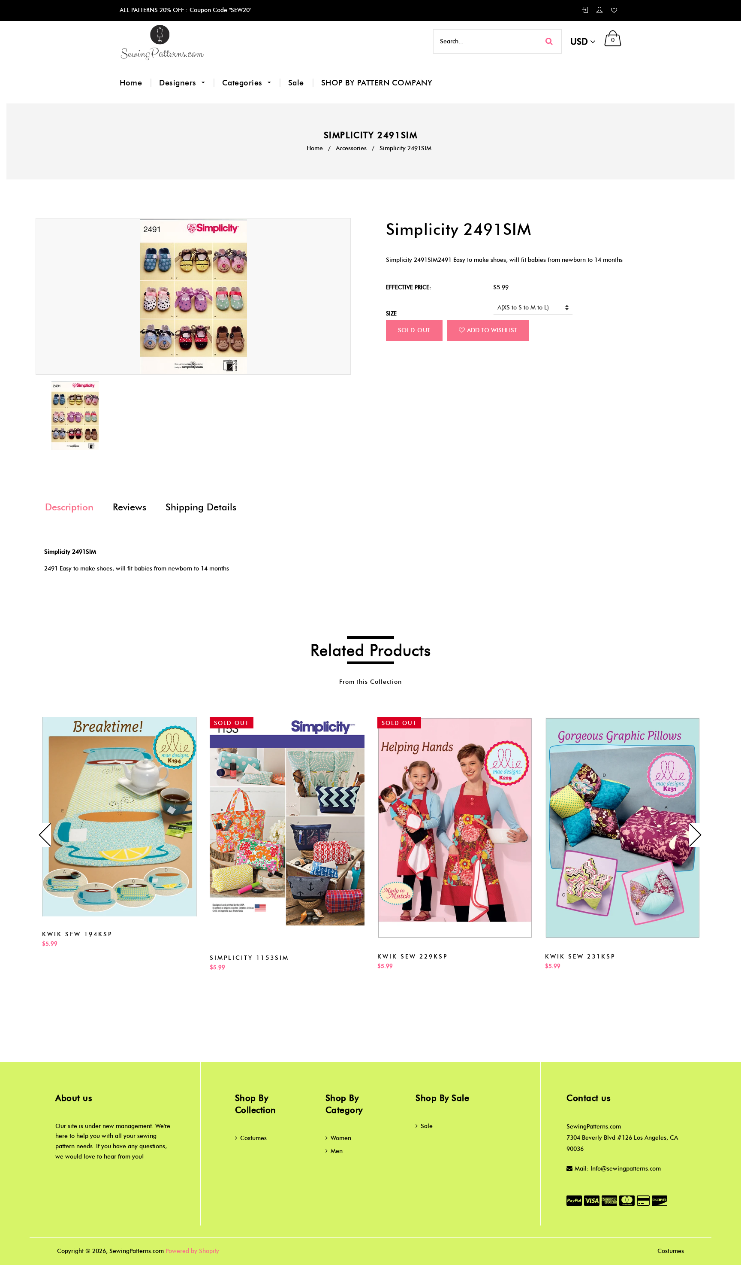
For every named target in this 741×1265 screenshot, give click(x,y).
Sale (296, 83)
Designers (179, 83)
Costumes (253, 1138)
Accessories (351, 148)
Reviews (129, 507)
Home (131, 83)
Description (69, 507)
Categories (243, 83)
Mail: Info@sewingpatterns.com (618, 1168)
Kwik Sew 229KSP (412, 956)
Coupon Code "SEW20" (219, 10)
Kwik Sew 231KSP (580, 956)
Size (391, 313)
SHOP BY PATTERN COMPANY (377, 83)
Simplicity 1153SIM (249, 958)
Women (341, 1138)
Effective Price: (408, 287)
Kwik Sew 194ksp (77, 934)
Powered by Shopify (192, 1251)
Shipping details (201, 507)
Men (337, 1151)
